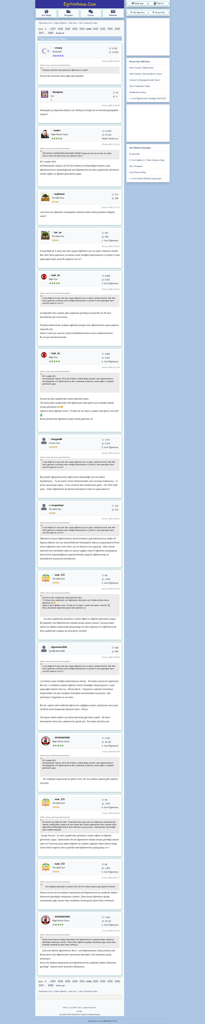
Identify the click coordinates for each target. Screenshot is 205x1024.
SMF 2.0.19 (67, 1008)
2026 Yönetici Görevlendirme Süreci (145, 74)
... (49, 29)
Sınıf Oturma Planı (137, 172)
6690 (50, 33)
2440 (74, 29)
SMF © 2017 (77, 1008)
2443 (95, 29)
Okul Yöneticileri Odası (139, 86)
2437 (53, 29)
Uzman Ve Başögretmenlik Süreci (144, 80)
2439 (67, 29)
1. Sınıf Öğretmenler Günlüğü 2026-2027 (147, 98)
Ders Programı (136, 166)
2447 (41, 33)
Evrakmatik (134, 154)
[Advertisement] (148, 36)
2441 (82, 29)
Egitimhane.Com (94, 1021)
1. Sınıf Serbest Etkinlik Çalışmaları (145, 178)
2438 (60, 29)
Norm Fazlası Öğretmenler (141, 68)
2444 (102, 29)
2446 (117, 29)
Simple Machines (89, 1008)
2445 (110, 29)
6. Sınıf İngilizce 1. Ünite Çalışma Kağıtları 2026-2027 (149, 160)
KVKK (114, 1021)
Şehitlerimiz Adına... (138, 92)
